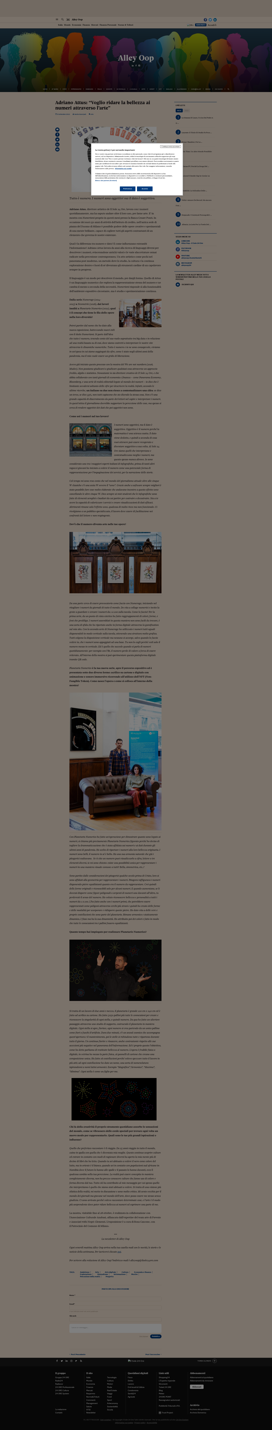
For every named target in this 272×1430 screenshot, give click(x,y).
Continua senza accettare (171, 146)
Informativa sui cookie (123, 168)
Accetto (145, 189)
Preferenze (127, 189)
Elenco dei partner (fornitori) (106, 180)
